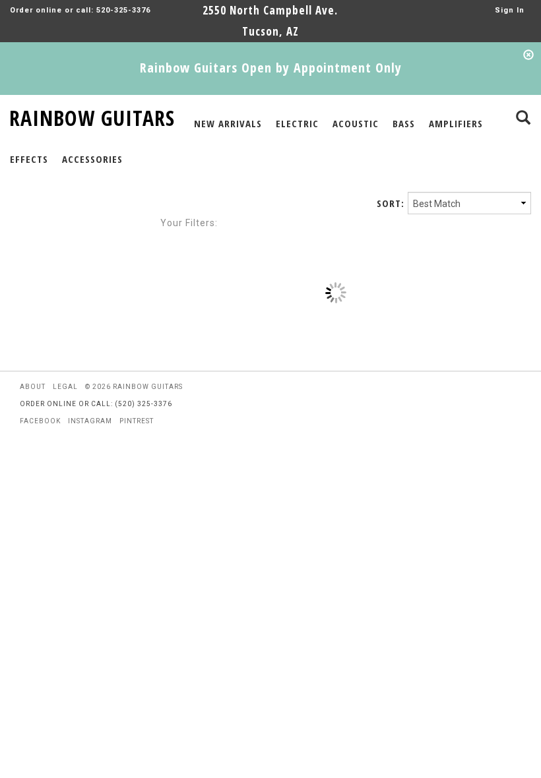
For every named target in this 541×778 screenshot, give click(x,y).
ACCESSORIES (92, 158)
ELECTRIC (297, 123)
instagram (90, 421)
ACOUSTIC (356, 123)
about (33, 386)
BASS (404, 123)
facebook (40, 421)
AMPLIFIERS (456, 123)
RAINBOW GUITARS (92, 116)
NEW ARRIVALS (228, 123)
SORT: (390, 203)
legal (65, 386)
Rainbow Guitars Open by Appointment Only (271, 67)
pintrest (136, 421)
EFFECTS (29, 158)
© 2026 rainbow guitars (134, 386)
